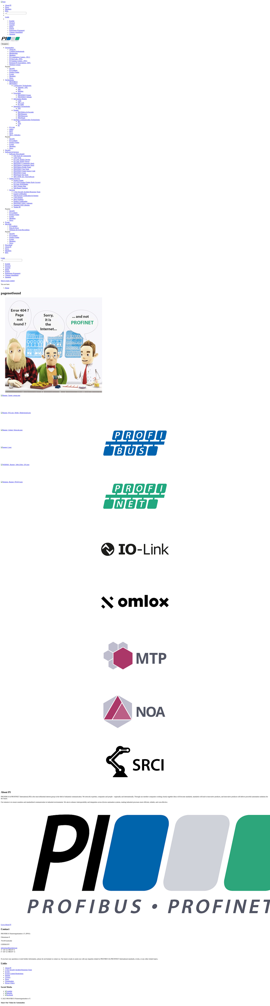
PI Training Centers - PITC (18, 61)
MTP (11, 131)
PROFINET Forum (24, 95)
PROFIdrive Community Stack (24, 165)
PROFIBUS (13, 82)
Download (8, 245)
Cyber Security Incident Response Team (27, 192)
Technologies (9, 80)
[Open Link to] (10, 395)
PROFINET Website (25, 97)
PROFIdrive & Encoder (26, 112)
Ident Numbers (18, 199)
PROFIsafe (21, 118)
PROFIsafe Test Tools (21, 175)
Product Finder (14, 72)
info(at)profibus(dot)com (9, 948)
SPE (19, 89)
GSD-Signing (18, 197)
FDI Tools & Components (22, 156)
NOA (11, 133)
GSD (19, 101)
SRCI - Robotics (14, 135)
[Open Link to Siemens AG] (12, 482)
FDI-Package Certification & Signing (26, 196)
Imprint (7, 975)
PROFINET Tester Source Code (24, 171)
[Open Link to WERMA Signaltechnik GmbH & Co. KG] (15, 465)
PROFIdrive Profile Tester (22, 167)
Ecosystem (17, 93)
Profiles (16, 110)
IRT (19, 122)
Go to (6, 925)
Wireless (20, 91)
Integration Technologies (22, 106)
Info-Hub (8, 224)
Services (12, 190)
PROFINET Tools (20, 173)
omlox (11, 129)
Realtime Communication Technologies (27, 120)
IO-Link (12, 127)
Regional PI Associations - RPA (20, 63)
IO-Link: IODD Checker (22, 159)
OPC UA (21, 103)
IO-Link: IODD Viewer (21, 161)
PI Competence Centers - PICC (19, 57)
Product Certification (20, 201)
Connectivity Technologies (22, 85)
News (7, 7)
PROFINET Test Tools (21, 169)
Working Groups (14, 65)
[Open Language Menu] (5, 19)
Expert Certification (20, 194)
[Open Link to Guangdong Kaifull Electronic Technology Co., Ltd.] (6, 447)
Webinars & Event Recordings (19, 230)
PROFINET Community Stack (24, 163)
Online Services (14, 178)
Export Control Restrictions (14, 973)
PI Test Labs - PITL (16, 59)
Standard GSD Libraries (22, 205)
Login (7, 17)
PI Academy (13, 70)
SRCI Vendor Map (20, 186)
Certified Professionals (16, 51)
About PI (8, 5)
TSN (19, 123)
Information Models (20, 99)
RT (19, 125)
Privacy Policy (10, 983)
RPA (6, 11)
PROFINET (13, 84)
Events (11, 74)
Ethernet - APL (23, 87)
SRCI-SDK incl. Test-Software (24, 177)
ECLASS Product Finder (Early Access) (27, 182)
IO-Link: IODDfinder (21, 184)
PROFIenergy (22, 114)
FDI (19, 108)
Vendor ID (17, 207)
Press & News (14, 228)
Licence (7, 977)
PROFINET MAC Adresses (23, 203)
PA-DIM (21, 104)
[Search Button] (6, 13)
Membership (13, 53)
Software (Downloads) (16, 154)
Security (12, 68)
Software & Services (12, 152)
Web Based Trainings (21, 188)
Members (8, 9)
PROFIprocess (23, 116)
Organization (9, 48)
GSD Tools (17, 158)
